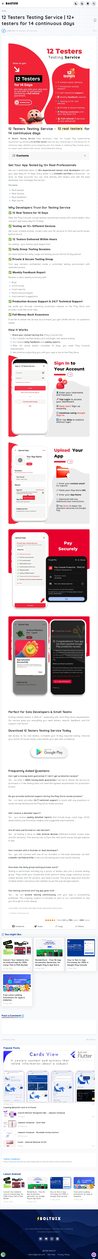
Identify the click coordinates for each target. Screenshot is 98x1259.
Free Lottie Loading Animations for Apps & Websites (14, 997)
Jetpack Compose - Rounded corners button (38, 1132)
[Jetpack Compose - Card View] (9, 1124)
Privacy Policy (64, 1254)
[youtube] (46, 1239)
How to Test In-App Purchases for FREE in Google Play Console (77, 962)
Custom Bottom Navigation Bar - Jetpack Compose (41, 1113)
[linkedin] (57, 1239)
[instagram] (52, 1239)
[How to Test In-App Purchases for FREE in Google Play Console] (81, 947)
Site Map (51, 1254)
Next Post (90, 1039)
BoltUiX (12, 3)
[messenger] (93, 1254)
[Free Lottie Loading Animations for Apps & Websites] (17, 982)
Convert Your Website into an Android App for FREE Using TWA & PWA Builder (15, 962)
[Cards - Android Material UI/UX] (9, 1143)
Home (4, 11)
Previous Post (9, 1039)
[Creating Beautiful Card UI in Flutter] (49, 1076)
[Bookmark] (95, 20)
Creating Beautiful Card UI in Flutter (19, 1107)
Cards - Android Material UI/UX (32, 1142)
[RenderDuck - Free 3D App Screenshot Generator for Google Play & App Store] (49, 947)
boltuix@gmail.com (36, 1254)
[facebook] (40, 1239)
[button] (4, 3)
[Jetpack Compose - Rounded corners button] (9, 1133)
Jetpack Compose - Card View (31, 1122)
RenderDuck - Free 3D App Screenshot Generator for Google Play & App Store (48, 962)
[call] (3, 1254)
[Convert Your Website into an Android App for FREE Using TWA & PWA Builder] (17, 947)
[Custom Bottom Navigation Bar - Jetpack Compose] (9, 1114)
